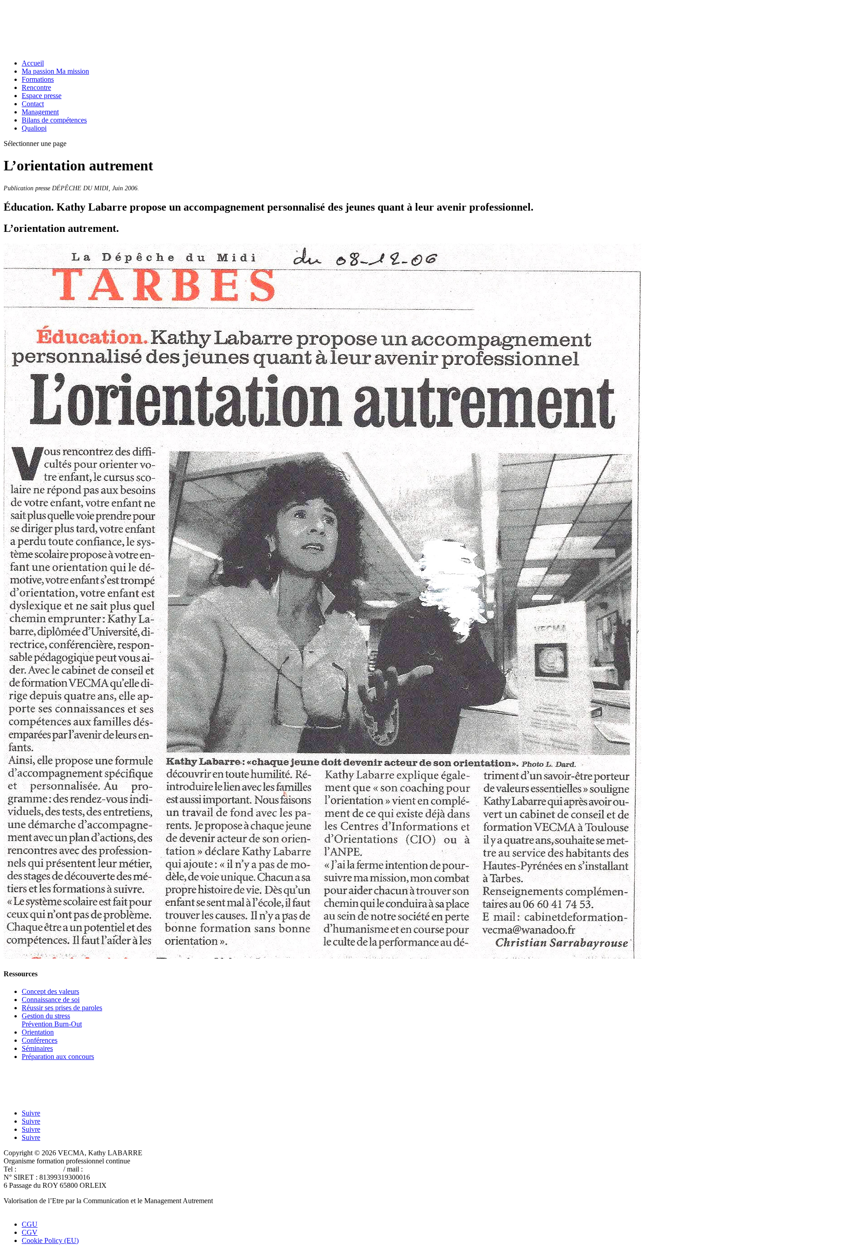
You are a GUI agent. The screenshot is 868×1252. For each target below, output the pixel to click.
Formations (38, 79)
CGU (30, 1224)
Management (40, 112)
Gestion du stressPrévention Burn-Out (52, 1020)
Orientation (38, 1032)
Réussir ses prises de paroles (62, 1008)
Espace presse (41, 95)
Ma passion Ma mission (55, 71)
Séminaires (37, 1048)
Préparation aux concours (58, 1056)
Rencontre (36, 87)
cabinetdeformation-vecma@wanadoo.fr (142, 1169)
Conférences (39, 1040)
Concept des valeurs (50, 991)
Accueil (33, 63)
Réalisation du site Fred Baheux (49, 1209)
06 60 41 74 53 (39, 1169)
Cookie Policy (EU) (50, 1240)
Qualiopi (34, 128)
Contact (33, 104)
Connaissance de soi (51, 999)
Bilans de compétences (54, 120)
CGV (30, 1232)
